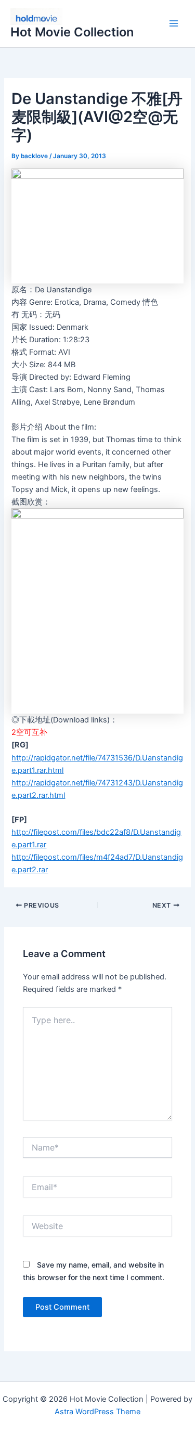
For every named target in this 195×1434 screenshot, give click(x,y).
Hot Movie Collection (72, 32)
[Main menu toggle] (174, 24)
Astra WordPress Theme (97, 1411)
